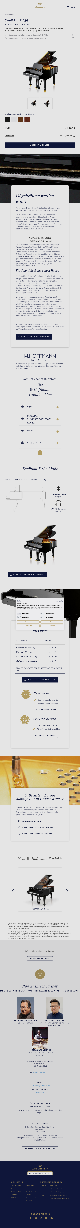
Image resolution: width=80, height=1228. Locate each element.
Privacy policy (59, 601)
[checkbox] (19, 614)
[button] (20, 601)
